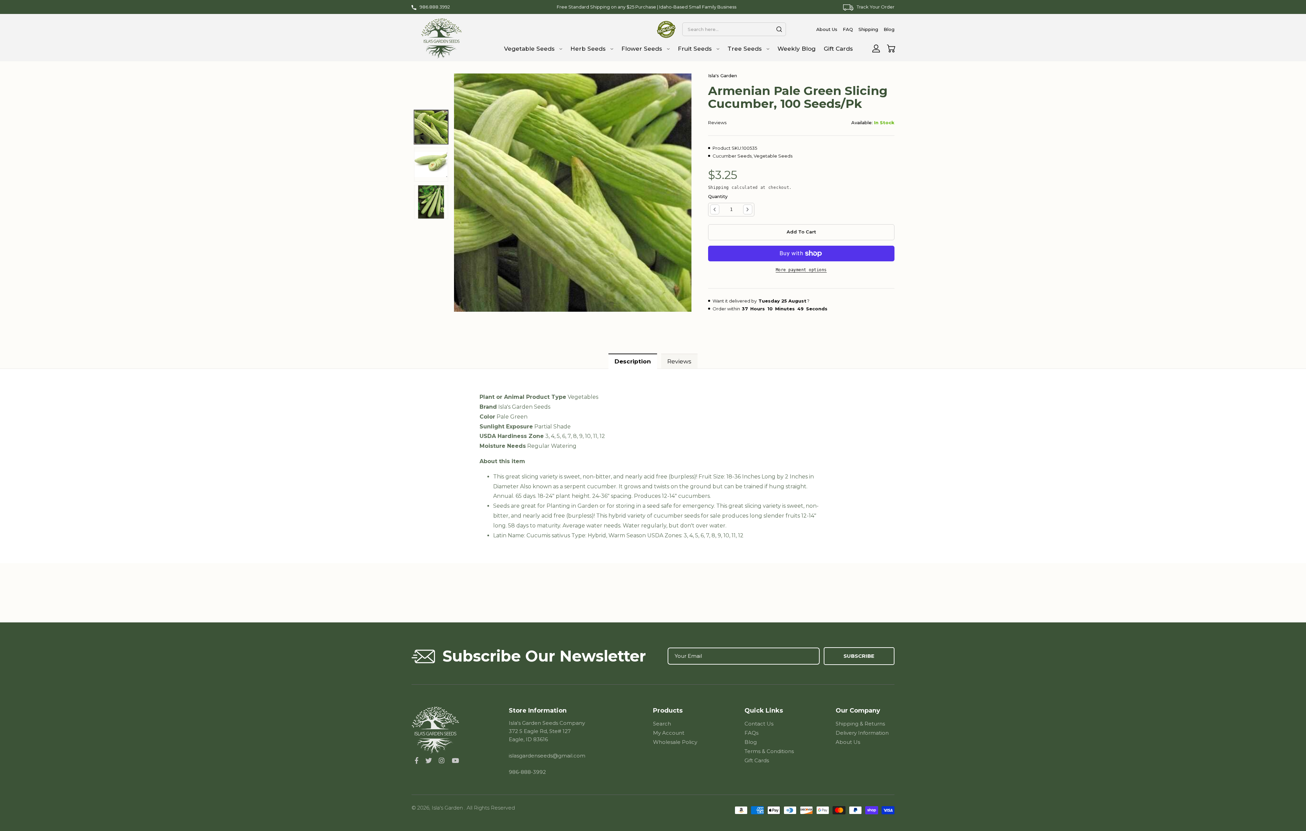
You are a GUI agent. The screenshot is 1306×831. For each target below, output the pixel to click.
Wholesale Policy (675, 742)
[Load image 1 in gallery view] (431, 127)
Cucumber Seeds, (733, 156)
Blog (750, 742)
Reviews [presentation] (679, 361)
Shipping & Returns (860, 723)
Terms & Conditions (769, 751)
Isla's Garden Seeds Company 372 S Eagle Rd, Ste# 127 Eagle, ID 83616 (547, 731)
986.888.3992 (435, 7)
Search (662, 723)
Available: (862, 122)
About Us (848, 742)
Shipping (718, 187)
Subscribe (858, 656)
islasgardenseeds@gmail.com (547, 755)
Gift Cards (756, 760)
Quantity (717, 196)
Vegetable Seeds (773, 156)
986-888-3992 (527, 772)
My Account (668, 733)
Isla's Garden (448, 807)
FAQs (751, 733)
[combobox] (734, 29)
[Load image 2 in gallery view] (431, 164)
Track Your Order (875, 7)
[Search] (779, 29)
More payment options (801, 269)
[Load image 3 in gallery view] (431, 202)
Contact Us (758, 723)
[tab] (632, 361)
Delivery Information (862, 733)
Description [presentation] (633, 361)
